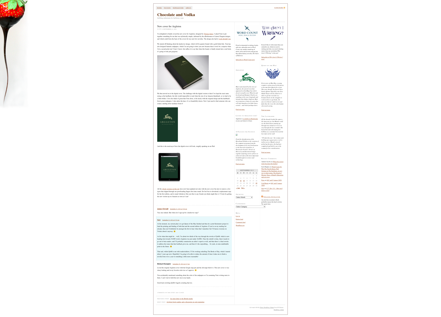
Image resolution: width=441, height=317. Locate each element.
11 (241, 180)
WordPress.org (240, 225)
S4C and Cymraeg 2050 (274, 180)
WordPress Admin (279, 310)
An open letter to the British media (181, 299)
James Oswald (162, 208)
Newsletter (178, 8)
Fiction (167, 8)
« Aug (238, 188)
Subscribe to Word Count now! (245, 60)
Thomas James (208, 34)
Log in (238, 216)
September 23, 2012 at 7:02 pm (178, 209)
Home (159, 8)
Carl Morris (265, 183)
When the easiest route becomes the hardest (272, 163)
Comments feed (240, 222)
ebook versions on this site (170, 189)
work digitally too (225, 39)
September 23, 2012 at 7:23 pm (170, 220)
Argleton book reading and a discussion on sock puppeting (185, 302)
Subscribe (278, 7)
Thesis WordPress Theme (267, 307)
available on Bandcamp (250, 119)
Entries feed (239, 219)
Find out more (240, 164)
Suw (159, 219)
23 (256, 183)
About (188, 8)
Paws (262, 180)
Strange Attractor (272, 197)
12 (244, 180)
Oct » (243, 188)
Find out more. (240, 109)
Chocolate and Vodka (176, 14)
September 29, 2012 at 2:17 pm (181, 264)
